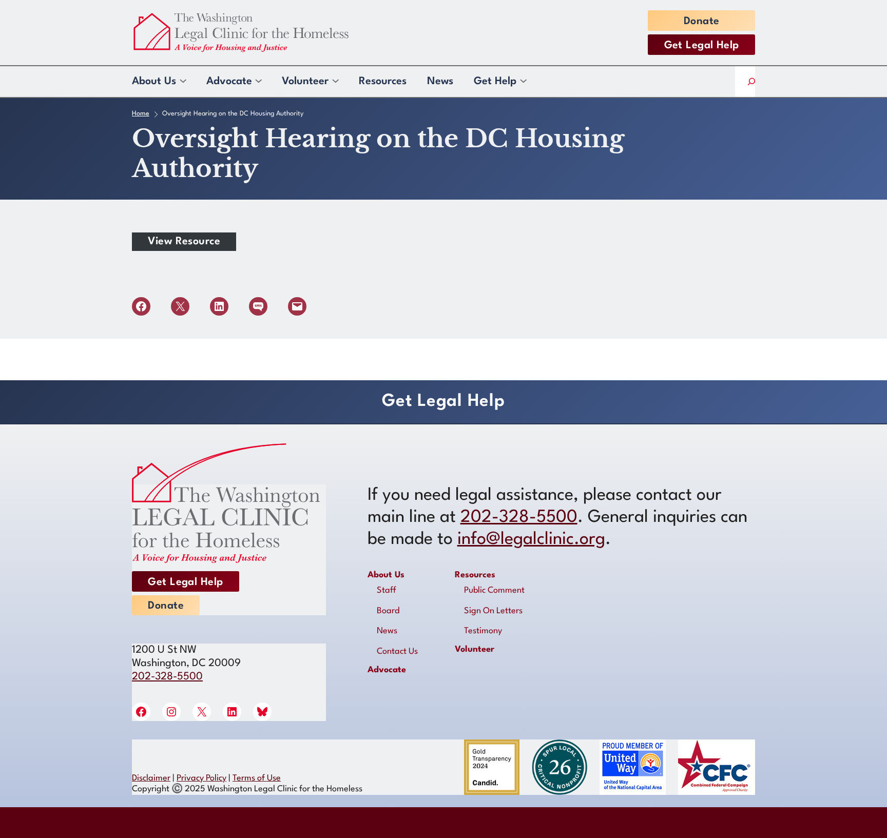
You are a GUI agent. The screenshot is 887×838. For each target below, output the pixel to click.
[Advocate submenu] (258, 81)
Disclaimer (151, 778)
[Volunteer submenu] (335, 81)
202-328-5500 (167, 677)
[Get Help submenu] (522, 81)
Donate (702, 21)
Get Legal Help (701, 46)
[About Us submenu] (182, 81)
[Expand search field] (751, 82)
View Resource (184, 242)
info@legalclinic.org (531, 539)
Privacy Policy (201, 778)
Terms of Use (257, 778)
